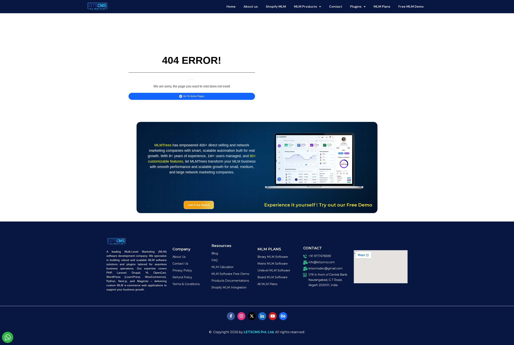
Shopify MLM (276, 6)
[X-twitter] (252, 316)
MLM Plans (382, 6)
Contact (335, 6)
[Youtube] (273, 316)
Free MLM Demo (411, 6)
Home (231, 6)
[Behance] (283, 316)
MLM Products (305, 6)
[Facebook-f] (231, 316)
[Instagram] (241, 316)
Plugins (356, 6)
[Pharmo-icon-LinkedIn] (262, 316)
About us (251, 6)
